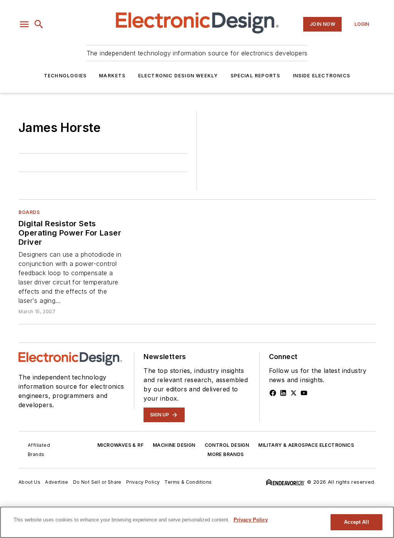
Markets (112, 76)
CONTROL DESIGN (227, 445)
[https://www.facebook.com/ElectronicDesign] (273, 393)
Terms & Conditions (188, 482)
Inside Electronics (322, 76)
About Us (29, 482)
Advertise (56, 482)
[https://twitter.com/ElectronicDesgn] (293, 393)
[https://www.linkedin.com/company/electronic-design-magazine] (283, 393)
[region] (197, 522)
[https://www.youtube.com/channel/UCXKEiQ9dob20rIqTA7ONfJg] (304, 393)
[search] (39, 24)
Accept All (356, 522)
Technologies (65, 76)
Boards (29, 212)
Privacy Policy (143, 482)
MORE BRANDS (225, 454)
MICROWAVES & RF (120, 445)
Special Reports (255, 76)
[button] (24, 24)
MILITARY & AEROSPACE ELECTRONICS (306, 445)
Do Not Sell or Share (97, 482)
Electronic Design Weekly (178, 76)
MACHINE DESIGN (174, 445)
